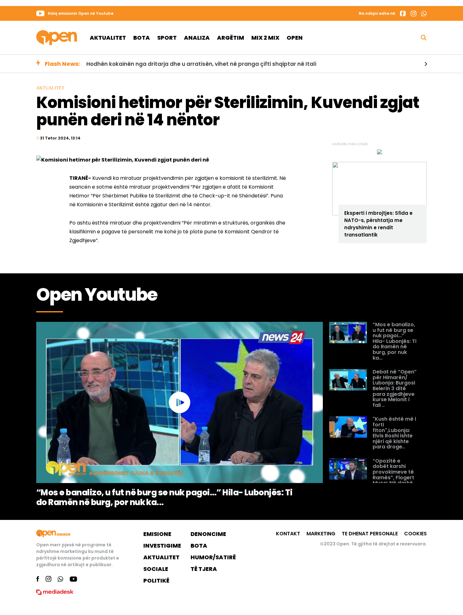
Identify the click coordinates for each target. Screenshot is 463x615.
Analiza (197, 38)
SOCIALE (155, 569)
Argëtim (230, 38)
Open (295, 38)
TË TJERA (204, 569)
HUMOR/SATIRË (213, 557)
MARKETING (320, 533)
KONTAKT (288, 533)
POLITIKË (156, 580)
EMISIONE (157, 534)
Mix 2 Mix (265, 38)
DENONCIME (208, 534)
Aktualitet (108, 38)
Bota (141, 38)
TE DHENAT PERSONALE (370, 533)
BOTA (199, 546)
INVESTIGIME (162, 546)
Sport (167, 38)
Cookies (415, 533)
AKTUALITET (161, 557)
